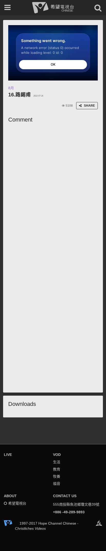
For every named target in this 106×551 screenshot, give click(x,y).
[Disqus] (53, 189)
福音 (56, 483)
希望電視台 (17, 503)
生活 (56, 462)
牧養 (56, 476)
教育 (56, 469)
